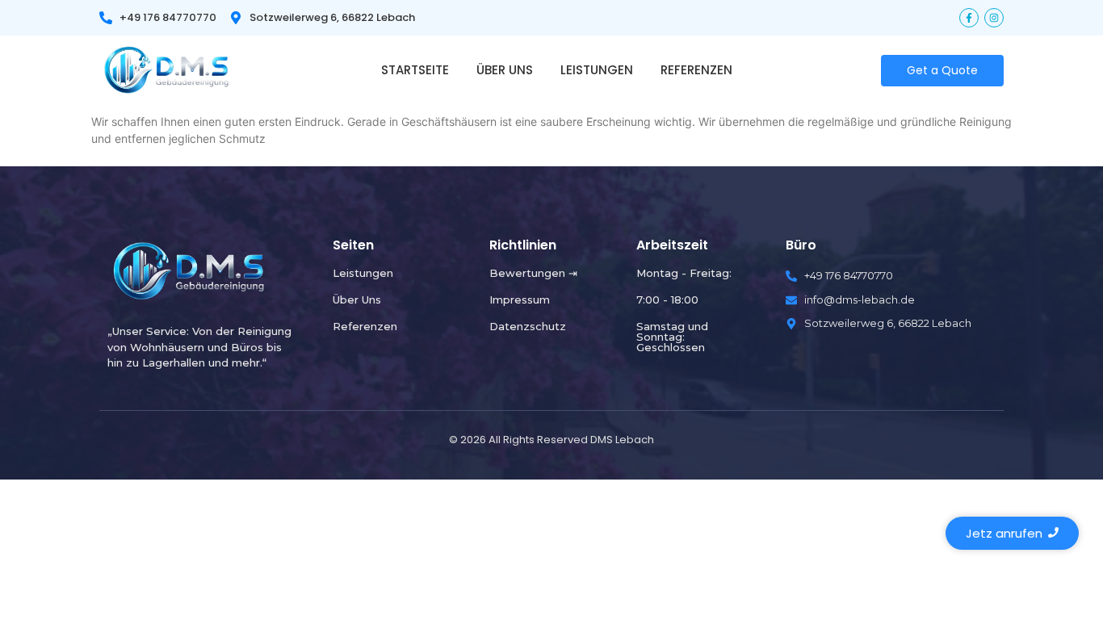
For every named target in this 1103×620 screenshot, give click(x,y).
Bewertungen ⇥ (533, 272)
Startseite (415, 69)
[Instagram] (994, 17)
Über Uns (504, 69)
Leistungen (596, 69)
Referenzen (696, 69)
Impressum (519, 299)
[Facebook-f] (969, 17)
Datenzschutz (527, 326)
